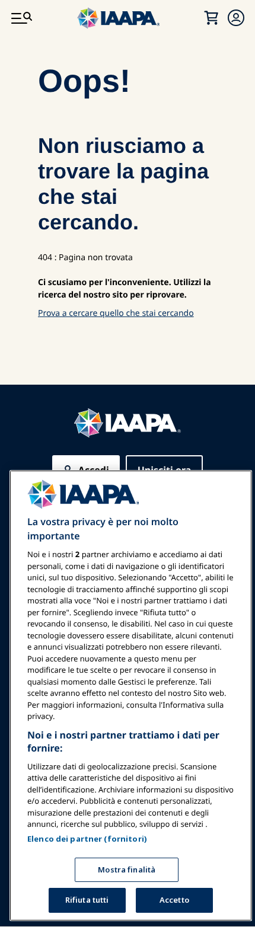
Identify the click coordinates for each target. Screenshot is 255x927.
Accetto (174, 899)
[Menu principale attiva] (21, 17)
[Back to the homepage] (127, 422)
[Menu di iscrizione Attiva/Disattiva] (236, 17)
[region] (130, 695)
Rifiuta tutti (87, 899)
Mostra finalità (126, 869)
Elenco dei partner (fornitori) (87, 838)
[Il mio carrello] (211, 18)
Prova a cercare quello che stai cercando (116, 313)
